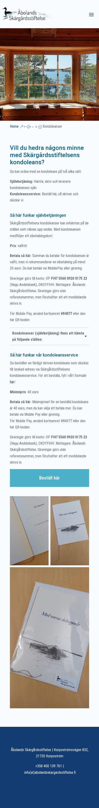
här (12, 382)
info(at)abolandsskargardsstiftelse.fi (50, 772)
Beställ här (49, 478)
